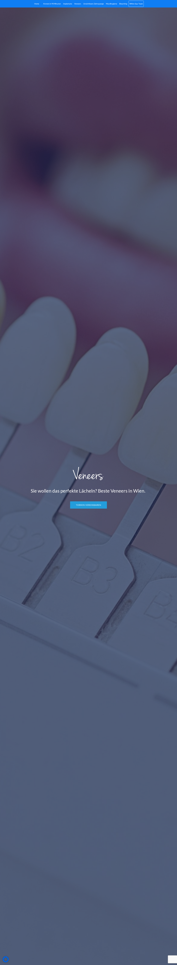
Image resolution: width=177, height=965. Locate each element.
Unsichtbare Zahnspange (93, 4)
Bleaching (123, 4)
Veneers (77, 4)
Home (36, 4)
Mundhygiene (111, 4)
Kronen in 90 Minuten (52, 4)
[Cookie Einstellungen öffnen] (6, 961)
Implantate (67, 4)
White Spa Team (136, 4)
